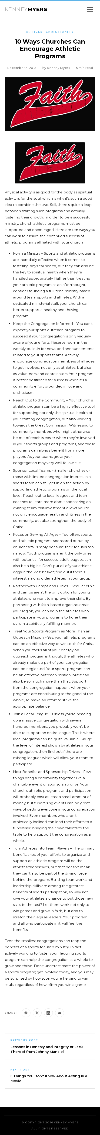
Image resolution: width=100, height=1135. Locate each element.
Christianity (60, 31)
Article (34, 31)
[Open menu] (90, 9)
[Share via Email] (59, 1012)
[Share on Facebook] (26, 1012)
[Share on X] (37, 1012)
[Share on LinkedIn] (48, 1012)
